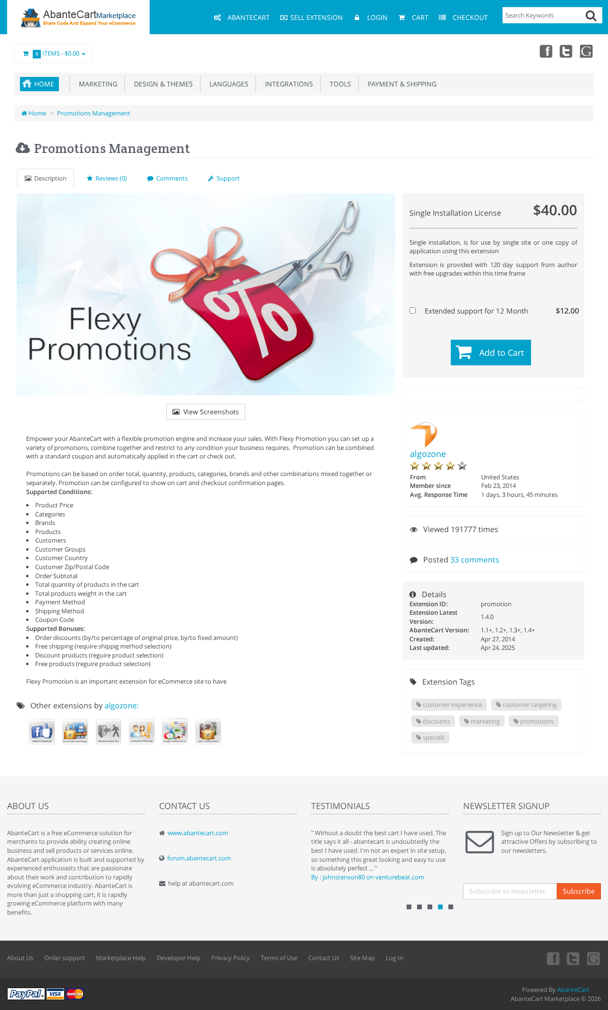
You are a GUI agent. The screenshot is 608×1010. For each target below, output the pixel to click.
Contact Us (323, 957)
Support (227, 178)
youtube (587, 51)
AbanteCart (573, 989)
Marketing (96, 83)
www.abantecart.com (198, 833)
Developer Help (178, 957)
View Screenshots (209, 411)
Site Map (362, 957)
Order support (64, 957)
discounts (435, 721)
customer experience (451, 704)
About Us (20, 957)
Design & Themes (161, 83)
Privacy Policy (230, 957)
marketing (484, 721)
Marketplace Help (121, 957)
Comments (170, 178)
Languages (227, 83)
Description (48, 178)
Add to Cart (501, 352)
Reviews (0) (110, 178)
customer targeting (529, 704)
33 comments (474, 559)
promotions (536, 721)
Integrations (287, 83)
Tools (338, 83)
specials (433, 737)
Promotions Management (93, 113)
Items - (58, 53)
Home (44, 83)
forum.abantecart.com (199, 858)
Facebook (545, 51)
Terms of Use (279, 957)
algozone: (121, 705)
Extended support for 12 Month (499, 310)
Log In (394, 957)
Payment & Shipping (400, 83)
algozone (428, 453)
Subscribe (579, 891)
